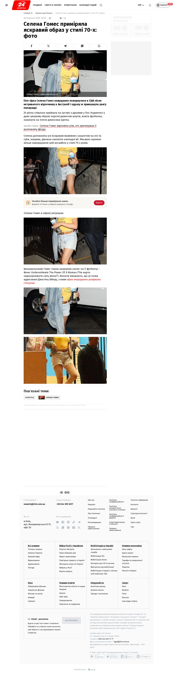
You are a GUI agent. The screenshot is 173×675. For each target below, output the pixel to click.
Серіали (31, 601)
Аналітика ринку (98, 586)
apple (112, 656)
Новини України (35, 553)
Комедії (31, 597)
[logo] (21, 5)
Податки (125, 567)
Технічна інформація (139, 500)
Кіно (30, 583)
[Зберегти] (99, 46)
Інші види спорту (129, 601)
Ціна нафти (127, 549)
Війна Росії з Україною (71, 545)
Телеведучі (92, 518)
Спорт (125, 583)
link (57, 522)
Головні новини (35, 549)
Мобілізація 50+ (98, 556)
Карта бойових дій (67, 553)
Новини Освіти (67, 583)
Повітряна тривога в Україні (71, 560)
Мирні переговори (67, 556)
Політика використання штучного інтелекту (117, 508)
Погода (31, 568)
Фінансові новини (130, 556)
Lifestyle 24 (28, 13)
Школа (62, 593)
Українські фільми (36, 590)
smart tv (127, 656)
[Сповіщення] (150, 5)
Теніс (124, 594)
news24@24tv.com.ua (34, 504)
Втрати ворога (65, 571)
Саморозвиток (65, 600)
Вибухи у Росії (65, 568)
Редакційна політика (96, 509)
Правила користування (93, 528)
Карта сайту (135, 522)
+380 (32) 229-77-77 (105, 639)
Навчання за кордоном (69, 604)
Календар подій (88, 5)
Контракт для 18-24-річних (102, 563)
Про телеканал (94, 513)
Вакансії (134, 509)
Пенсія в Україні (129, 571)
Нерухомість (97, 583)
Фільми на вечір (35, 594)
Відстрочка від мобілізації (102, 567)
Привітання (70, 5)
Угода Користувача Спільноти (117, 523)
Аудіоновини (33, 564)
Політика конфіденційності (116, 501)
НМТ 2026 (63, 597)
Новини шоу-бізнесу (44, 13)
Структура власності (139, 513)
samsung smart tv (143, 656)
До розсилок (71, 620)
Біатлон (125, 597)
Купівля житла (97, 590)
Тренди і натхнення (99, 594)
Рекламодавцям (94, 522)
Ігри (132, 527)
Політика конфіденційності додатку (116, 516)
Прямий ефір (34, 556)
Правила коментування (115, 529)
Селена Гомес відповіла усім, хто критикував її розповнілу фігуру (60, 127)
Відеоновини (34, 560)
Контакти (134, 504)
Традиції (37, 5)
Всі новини (33, 545)
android (97, 656)
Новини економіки (132, 545)
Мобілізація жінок (99, 560)
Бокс (124, 586)
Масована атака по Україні (71, 564)
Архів (133, 518)
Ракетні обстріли (66, 549)
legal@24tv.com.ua (121, 642)
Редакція (91, 504)
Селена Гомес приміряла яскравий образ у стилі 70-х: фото (80, 13)
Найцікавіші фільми (37, 586)
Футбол (125, 590)
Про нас (91, 500)
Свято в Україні (53, 5)
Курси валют (127, 553)
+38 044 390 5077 (64, 504)
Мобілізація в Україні (102, 545)
